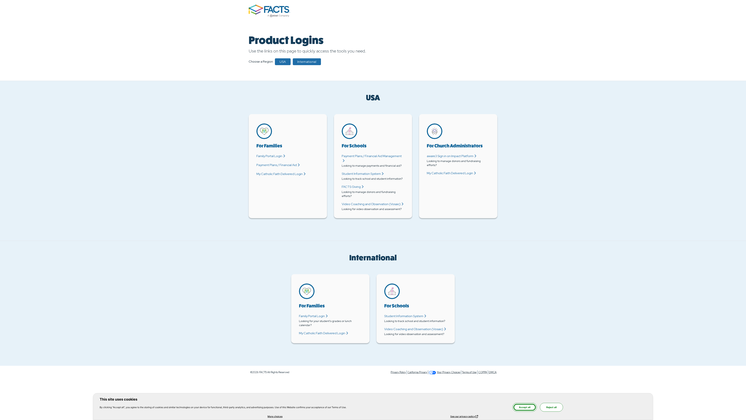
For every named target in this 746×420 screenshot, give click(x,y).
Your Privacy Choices (448, 372)
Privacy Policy (398, 372)
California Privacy (417, 372)
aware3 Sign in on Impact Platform (450, 156)
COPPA (482, 372)
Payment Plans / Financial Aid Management (372, 156)
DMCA (493, 372)
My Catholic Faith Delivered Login (279, 174)
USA (283, 62)
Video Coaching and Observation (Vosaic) (371, 204)
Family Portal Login (269, 156)
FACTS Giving (351, 187)
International (306, 62)
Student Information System (361, 174)
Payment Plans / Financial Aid (276, 165)
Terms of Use (469, 372)
